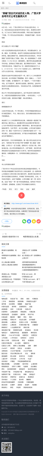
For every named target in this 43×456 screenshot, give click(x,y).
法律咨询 (4, 351)
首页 (2, 8)
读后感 (12, 348)
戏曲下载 (28, 304)
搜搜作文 (26, 343)
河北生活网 (22, 320)
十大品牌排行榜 (15, 327)
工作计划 (22, 359)
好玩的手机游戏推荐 (8, 382)
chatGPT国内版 (15, 351)
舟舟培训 (4, 361)
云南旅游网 (14, 312)
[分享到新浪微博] (39, 221)
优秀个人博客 (16, 366)
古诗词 (31, 338)
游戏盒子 (32, 374)
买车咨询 (13, 359)
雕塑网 (28, 379)
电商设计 (4, 333)
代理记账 (32, 312)
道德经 (20, 385)
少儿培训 (13, 379)
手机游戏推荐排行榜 (24, 361)
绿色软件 (22, 369)
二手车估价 (14, 338)
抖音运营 (4, 317)
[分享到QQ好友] (29, 221)
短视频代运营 (17, 330)
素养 (33, 189)
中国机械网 (30, 382)
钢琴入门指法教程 (19, 346)
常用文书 (13, 320)
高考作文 (22, 356)
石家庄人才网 (23, 322)
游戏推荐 (4, 356)
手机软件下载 (6, 372)
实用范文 (23, 338)
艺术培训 (4, 379)
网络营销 (12, 301)
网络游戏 (23, 312)
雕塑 (19, 317)
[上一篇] (2, 207)
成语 (30, 307)
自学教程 (4, 320)
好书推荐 (32, 320)
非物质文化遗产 (31, 301)
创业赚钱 (34, 366)
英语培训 (31, 377)
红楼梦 (12, 385)
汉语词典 (20, 382)
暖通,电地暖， (6, 364)
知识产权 (31, 314)
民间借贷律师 (11, 369)
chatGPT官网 (27, 351)
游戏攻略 (4, 322)
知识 (7, 8)
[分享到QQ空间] (34, 221)
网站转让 (4, 387)
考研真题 (34, 322)
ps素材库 (34, 364)
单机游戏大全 (29, 372)
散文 (30, 317)
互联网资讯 (22, 307)
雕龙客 (12, 317)
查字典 (4, 304)
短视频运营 (5, 314)
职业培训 (4, 377)
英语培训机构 (27, 387)
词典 (29, 346)
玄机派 (20, 348)
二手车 (4, 301)
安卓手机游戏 (32, 369)
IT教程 (12, 361)
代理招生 (35, 299)
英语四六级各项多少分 (10, 237)
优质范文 (34, 335)
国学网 (23, 314)
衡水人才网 (5, 340)
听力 (16, 189)
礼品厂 (30, 359)
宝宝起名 (28, 330)
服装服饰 (25, 333)
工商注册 (19, 309)
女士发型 (18, 343)
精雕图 (20, 304)
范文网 (36, 330)
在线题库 (15, 314)
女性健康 (17, 364)
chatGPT (4, 348)
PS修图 (30, 356)
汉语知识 (4, 325)
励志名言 (4, 353)
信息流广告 (14, 299)
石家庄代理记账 (7, 343)
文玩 (26, 353)
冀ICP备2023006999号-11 (21, 414)
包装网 (25, 366)
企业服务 (28, 348)
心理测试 (13, 322)
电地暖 (34, 385)
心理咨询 (13, 325)
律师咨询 (34, 333)
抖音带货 (4, 312)
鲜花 (11, 387)
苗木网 (21, 379)
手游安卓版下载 (24, 325)
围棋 (35, 346)
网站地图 (31, 414)
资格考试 (13, 377)
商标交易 (26, 327)
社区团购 (12, 304)
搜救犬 (4, 335)
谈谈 (27, 189)
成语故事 (4, 309)
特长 (21, 189)
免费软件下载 (6, 374)
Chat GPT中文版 (14, 335)
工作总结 (4, 338)
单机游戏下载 (6, 330)
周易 (22, 299)
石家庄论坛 (17, 374)
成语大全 (22, 377)
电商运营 (4, 299)
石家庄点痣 (15, 340)
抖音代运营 (5, 307)
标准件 (27, 385)
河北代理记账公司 (16, 353)
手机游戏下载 (17, 372)
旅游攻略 (20, 301)
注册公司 (28, 309)
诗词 (11, 309)
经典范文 (25, 335)
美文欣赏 (4, 385)
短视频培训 (5, 366)
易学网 (14, 307)
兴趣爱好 (35, 325)
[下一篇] (41, 207)
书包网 (18, 387)
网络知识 (4, 327)
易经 (27, 299)
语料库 (33, 353)
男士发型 (13, 356)
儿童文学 (4, 359)
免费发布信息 (14, 333)
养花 (23, 340)
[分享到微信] (24, 221)
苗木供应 (25, 364)
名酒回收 (31, 340)
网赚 (24, 374)
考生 (10, 189)
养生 (3, 369)
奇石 (24, 317)
